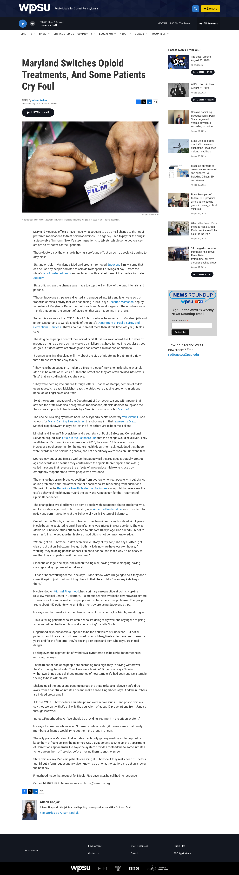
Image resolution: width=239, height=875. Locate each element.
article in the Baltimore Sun (79, 438)
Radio (43, 34)
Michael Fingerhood (66, 591)
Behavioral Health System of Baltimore (82, 488)
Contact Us (94, 853)
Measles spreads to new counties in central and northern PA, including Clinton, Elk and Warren (204, 173)
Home (22, 34)
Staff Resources (139, 846)
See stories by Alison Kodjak (59, 813)
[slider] (37, 23)
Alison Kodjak (39, 100)
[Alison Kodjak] (29, 810)
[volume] (32, 23)
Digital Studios (64, 34)
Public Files (179, 846)
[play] (22, 24)
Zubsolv (38, 277)
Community (84, 34)
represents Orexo (125, 421)
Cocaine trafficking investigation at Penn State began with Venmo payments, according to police (203, 119)
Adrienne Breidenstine (107, 509)
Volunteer (159, 34)
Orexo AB (124, 409)
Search (134, 853)
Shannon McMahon (121, 302)
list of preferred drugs (57, 273)
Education (106, 34)
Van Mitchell (130, 417)
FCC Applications (182, 853)
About (124, 34)
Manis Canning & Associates (66, 421)
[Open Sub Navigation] (34, 34)
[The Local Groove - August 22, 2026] (178, 62)
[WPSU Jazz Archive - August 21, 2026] (178, 90)
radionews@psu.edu (183, 354)
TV (30, 34)
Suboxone (114, 264)
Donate (212, 8)
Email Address (180, 320)
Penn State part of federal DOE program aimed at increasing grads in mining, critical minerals (204, 201)
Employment (94, 846)
